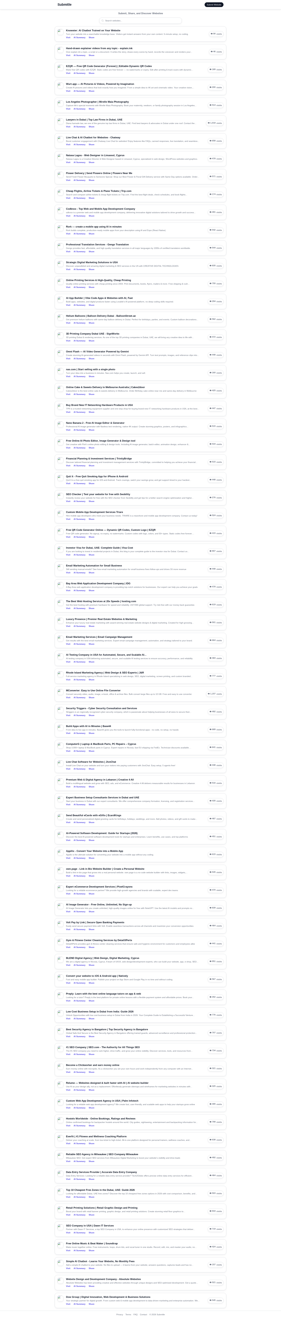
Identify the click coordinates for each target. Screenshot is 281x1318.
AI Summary (79, 37)
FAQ (135, 1314)
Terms (128, 1314)
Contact (143, 1314)
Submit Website (214, 5)
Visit (68, 37)
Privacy (119, 1314)
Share (91, 37)
